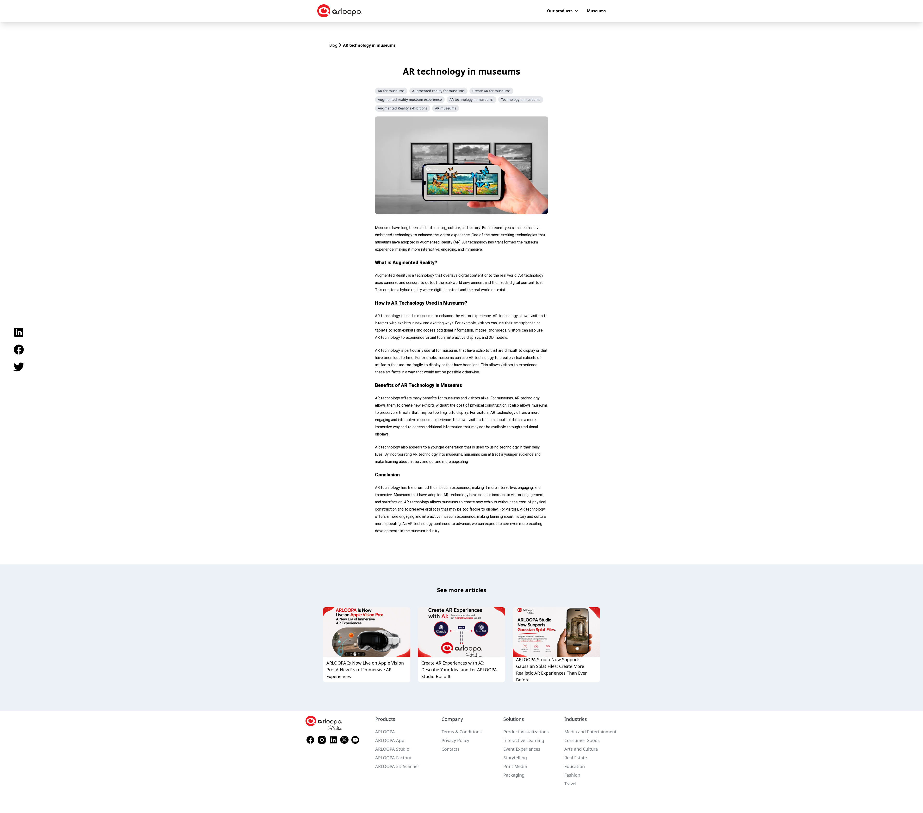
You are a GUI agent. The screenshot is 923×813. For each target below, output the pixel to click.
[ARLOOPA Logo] (339, 10)
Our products (560, 10)
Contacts (451, 749)
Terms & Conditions (462, 732)
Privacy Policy (455, 740)
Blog (333, 45)
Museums (596, 10)
